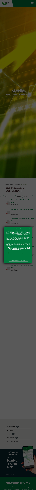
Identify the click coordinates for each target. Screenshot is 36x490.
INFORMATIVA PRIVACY (22, 234)
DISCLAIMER (18, 239)
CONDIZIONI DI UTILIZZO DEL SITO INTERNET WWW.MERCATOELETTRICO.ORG (18, 232)
